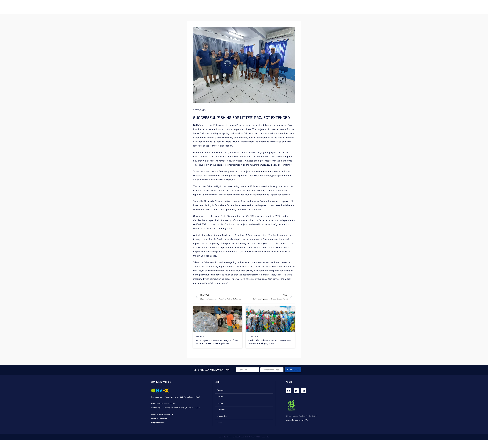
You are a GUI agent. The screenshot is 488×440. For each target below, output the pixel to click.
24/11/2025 (253, 336)
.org (171, 414)
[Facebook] (288, 390)
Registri (220, 403)
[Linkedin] (303, 390)
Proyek (220, 397)
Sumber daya (222, 416)
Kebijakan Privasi (157, 422)
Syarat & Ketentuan (159, 418)
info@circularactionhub (160, 414)
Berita (219, 422)
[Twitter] (296, 390)
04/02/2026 (200, 336)
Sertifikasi (221, 409)
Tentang (220, 390)
